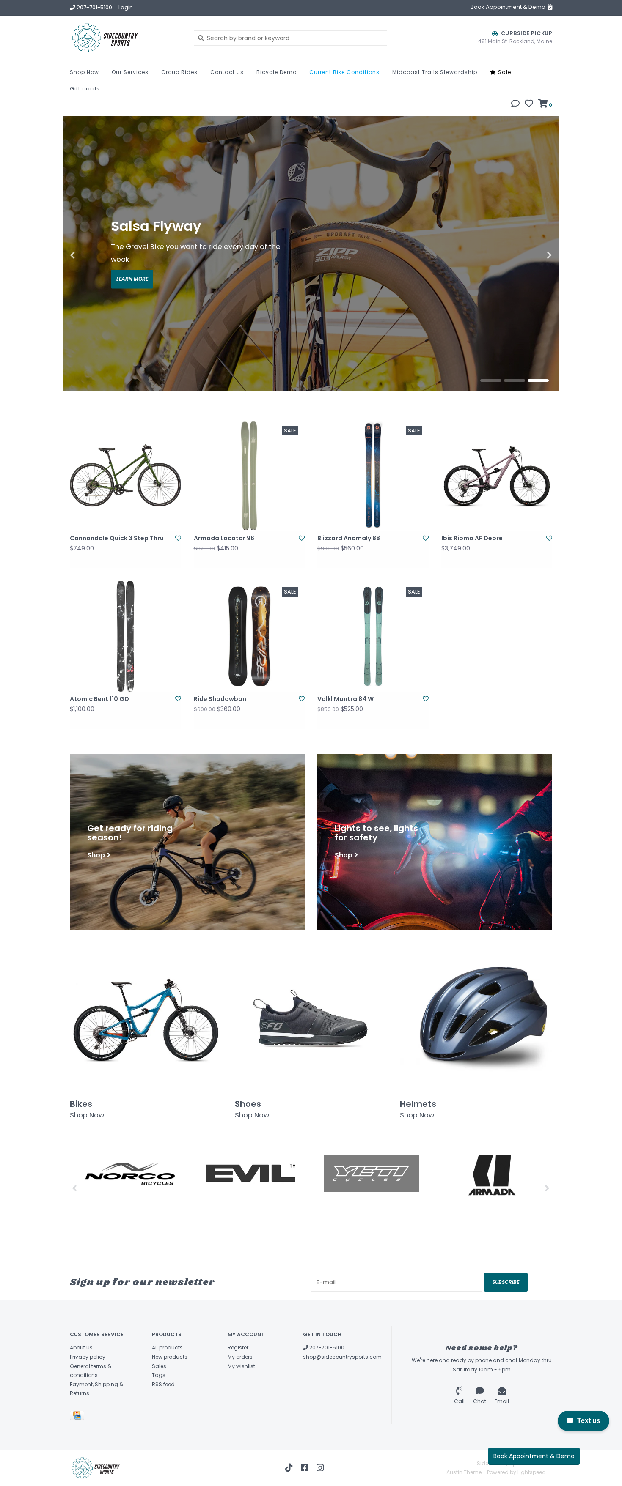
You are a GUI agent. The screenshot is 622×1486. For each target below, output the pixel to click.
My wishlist (241, 1366)
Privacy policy (87, 1356)
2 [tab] (514, 380)
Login (125, 7)
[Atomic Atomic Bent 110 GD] (125, 636)
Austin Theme (464, 1472)
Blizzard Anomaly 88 (348, 538)
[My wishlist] (529, 104)
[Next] (547, 1188)
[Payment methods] (78, 1416)
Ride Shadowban (220, 699)
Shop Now (84, 72)
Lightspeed (531, 1472)
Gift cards (85, 88)
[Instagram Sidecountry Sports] (320, 1468)
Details (132, 272)
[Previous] (75, 1188)
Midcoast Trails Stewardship (434, 72)
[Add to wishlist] (178, 538)
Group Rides (179, 72)
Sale (503, 72)
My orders (240, 1356)
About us (81, 1347)
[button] (515, 104)
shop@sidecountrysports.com (342, 1356)
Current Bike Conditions (344, 72)
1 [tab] (490, 380)
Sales (159, 1366)
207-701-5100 (326, 1347)
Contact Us (227, 72)
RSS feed (163, 1384)
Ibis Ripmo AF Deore (472, 538)
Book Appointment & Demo (534, 1456)
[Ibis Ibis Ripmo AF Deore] (497, 475)
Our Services (130, 72)
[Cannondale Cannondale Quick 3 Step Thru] (125, 475)
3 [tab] (538, 380)
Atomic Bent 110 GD (99, 699)
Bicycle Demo (276, 72)
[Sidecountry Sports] (125, 38)
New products (169, 1356)
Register (238, 1347)
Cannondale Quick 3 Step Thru (117, 538)
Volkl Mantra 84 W (345, 699)
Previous (91, 255)
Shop (96, 854)
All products (167, 1347)
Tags (158, 1375)
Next (531, 255)
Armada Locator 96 (224, 538)
